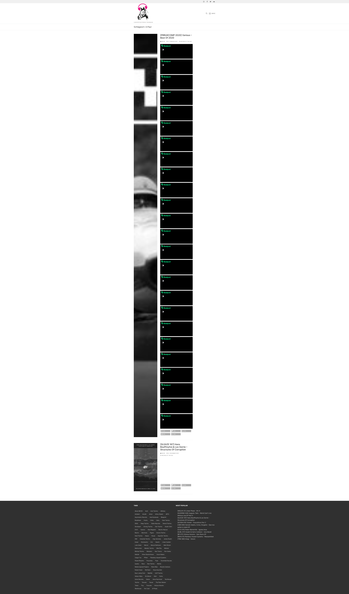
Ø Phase (154, 588)
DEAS (136, 523)
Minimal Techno (139, 551)
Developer (138, 526)
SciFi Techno (159, 573)
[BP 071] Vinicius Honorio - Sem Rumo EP (191, 534)
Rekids (159, 564)
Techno (137, 582)
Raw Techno (151, 564)
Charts (146, 520)
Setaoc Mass (138, 576)
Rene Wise (154, 567)
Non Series (167, 551)
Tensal (151, 582)
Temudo (144, 582)
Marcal (146, 545)
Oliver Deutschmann (148, 554)
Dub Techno (158, 526)
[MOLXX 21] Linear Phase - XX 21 (188, 511)
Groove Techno (160, 532)
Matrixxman (138, 548)
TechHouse (168, 579)
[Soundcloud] (213, 1)
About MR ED (139, 511)
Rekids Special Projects (142, 567)
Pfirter (146, 557)
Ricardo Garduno (165, 567)
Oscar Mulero (160, 554)
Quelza (137, 564)
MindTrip (159, 548)
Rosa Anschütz (157, 570)
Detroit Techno (167, 523)
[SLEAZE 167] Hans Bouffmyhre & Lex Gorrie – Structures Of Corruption (173, 447)
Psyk (156, 560)
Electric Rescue (163, 529)
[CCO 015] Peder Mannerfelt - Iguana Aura (192, 529)
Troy (142, 585)
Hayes (147, 536)
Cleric (158, 520)
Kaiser (136, 542)
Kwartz (158, 542)
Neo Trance (158, 551)
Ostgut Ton (138, 557)
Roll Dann (148, 570)
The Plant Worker (161, 582)
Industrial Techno (145, 539)
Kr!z (152, 542)
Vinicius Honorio (159, 585)
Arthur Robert (159, 514)
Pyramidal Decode (166, 560)
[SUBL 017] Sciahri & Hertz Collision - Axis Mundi (194, 532)
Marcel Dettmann (156, 545)
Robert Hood (138, 570)
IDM (136, 539)
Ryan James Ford (140, 573)
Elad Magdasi (152, 529)
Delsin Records (155, 523)
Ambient (137, 514)
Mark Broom (167, 545)
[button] (165, 431)
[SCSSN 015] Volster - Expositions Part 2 (191, 522)
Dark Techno (166, 520)
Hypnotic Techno (163, 536)
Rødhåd (150, 573)
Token (136, 585)
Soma (161, 576)
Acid (146, 511)
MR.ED (163, 41)
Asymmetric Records (141, 517)
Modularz (149, 551)
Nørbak (137, 554)
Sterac (148, 579)
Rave (143, 564)
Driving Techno (148, 526)
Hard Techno (138, 536)
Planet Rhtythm (139, 560)
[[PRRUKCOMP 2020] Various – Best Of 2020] (145, 235)
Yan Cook (147, 588)
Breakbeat (138, 520)
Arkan (151, 514)
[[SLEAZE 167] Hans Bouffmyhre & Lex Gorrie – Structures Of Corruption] (145, 467)
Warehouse (138, 588)
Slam (155, 576)
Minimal (166, 548)
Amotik (144, 514)
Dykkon (143, 529)
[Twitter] (210, 1)
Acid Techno (154, 511)
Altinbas (163, 511)
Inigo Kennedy (157, 539)
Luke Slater (138, 545)
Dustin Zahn (168, 526)
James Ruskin (168, 539)
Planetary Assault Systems (158, 557)
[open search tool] (206, 13)
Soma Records (139, 579)
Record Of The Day (186, 41)
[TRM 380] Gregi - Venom (186, 539)
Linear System (166, 542)
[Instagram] (203, 1)
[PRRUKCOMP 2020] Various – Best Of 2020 (176, 36)
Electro (137, 532)
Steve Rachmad (157, 579)
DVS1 (136, 529)
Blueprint (163, 517)
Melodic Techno (149, 548)
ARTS (167, 514)
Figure (152, 532)
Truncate (149, 585)
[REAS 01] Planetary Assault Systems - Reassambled (195, 536)
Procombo (150, 560)
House (153, 536)
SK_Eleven (148, 576)
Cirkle (152, 520)
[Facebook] (207, 1)
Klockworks (144, 542)
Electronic (144, 532)
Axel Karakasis (154, 517)
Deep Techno (145, 523)
